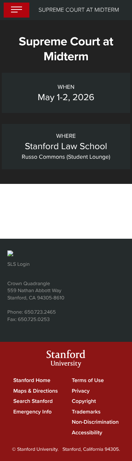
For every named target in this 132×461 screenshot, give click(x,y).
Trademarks (86, 412)
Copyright (84, 401)
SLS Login (18, 264)
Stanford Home (31, 380)
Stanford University (66, 360)
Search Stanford (33, 401)
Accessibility (87, 433)
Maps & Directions (35, 391)
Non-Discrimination (95, 422)
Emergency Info (32, 412)
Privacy (81, 391)
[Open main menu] (16, 10)
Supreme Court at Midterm (78, 10)
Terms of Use (88, 380)
